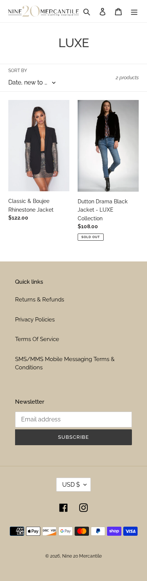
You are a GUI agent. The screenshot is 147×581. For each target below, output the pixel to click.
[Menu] (134, 11)
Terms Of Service (37, 339)
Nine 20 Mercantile (82, 556)
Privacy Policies (35, 319)
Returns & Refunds (39, 299)
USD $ (71, 484)
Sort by (17, 70)
